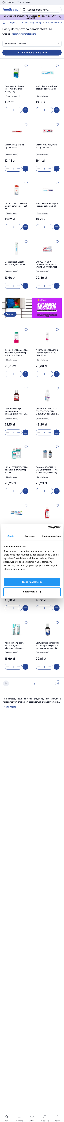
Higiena (13, 23)
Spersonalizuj (30, 591)
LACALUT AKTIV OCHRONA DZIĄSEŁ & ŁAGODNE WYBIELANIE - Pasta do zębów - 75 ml (47, 264)
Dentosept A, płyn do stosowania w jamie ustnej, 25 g (14, 89)
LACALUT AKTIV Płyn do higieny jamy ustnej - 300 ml (16, 206)
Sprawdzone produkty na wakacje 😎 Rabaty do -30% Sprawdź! (30, 17)
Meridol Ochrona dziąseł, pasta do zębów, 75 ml (47, 87)
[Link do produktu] (16, 88)
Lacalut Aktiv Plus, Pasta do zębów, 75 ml (46, 146)
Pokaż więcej (9, 707)
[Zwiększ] (19, 110)
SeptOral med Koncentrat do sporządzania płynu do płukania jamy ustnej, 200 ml (47, 645)
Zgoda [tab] (10, 536)
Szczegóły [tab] (30, 536)
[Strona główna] (3, 22)
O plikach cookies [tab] (51, 536)
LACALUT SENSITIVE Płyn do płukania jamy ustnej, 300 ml (16, 470)
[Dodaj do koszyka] (25, 110)
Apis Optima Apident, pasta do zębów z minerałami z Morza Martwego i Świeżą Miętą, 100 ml (16, 645)
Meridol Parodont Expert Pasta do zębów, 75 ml (47, 204)
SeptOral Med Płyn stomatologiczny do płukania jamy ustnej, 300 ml (16, 411)
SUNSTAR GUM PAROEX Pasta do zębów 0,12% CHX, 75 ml (47, 352)
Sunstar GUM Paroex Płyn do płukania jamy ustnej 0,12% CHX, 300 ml (16, 352)
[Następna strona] (58, 683)
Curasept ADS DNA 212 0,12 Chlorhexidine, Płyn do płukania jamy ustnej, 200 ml (47, 470)
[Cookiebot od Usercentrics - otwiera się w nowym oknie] (48, 528)
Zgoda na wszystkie (32, 582)
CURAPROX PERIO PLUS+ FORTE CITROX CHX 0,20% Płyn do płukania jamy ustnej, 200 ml (47, 411)
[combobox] (41, 10)
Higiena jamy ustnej (31, 23)
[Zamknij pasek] (60, 17)
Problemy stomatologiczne (23, 34)
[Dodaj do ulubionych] (26, 65)
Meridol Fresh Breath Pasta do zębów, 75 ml (15, 263)
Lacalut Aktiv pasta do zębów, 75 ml (14, 146)
